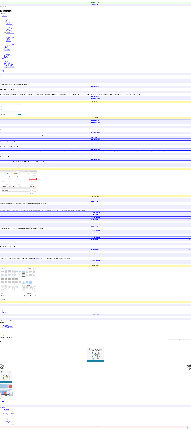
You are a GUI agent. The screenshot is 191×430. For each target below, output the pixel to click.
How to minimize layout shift (8, 68)
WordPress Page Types (9, 28)
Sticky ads (1, 251)
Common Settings (7, 19)
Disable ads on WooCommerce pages (10, 60)
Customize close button (7, 62)
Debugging (6, 48)
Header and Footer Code (10, 26)
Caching (7, 38)
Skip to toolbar (2, 407)
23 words (189, 122)
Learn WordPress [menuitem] (6, 411)
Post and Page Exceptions (10, 37)
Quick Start (6, 18)
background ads (39, 258)
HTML (78, 343)
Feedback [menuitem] (5, 412)
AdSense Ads (8, 29)
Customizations (6, 47)
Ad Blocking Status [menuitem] (8, 421)
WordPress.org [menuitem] (6, 409)
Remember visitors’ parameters (9, 65)
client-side (40, 343)
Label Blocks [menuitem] (7, 415)
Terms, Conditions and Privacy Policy (8, 403)
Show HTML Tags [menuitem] (8, 419)
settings (103, 343)
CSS (48, 343)
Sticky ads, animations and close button (8, 309)
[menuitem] (96, 424)
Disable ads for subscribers (8, 63)
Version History (4, 70)
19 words (189, 239)
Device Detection (8, 41)
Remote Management (7, 49)
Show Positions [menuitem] (7, 416)
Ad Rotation (8, 39)
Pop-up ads (34, 258)
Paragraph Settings (9, 27)
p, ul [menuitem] (7, 418)
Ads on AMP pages (9, 34)
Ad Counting (8, 40)
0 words (189, 98)
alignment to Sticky (70, 251)
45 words (189, 249)
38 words (189, 219)
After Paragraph (6, 53)
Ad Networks (6, 46)
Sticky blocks (6, 56)
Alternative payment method (8, 69)
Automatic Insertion (9, 24)
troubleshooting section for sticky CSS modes (10, 141)
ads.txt (7, 36)
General (135, 94)
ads (7, 343)
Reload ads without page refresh (9, 66)
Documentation (4, 16)
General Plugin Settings (9, 31)
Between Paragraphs (7, 54)
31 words (189, 159)
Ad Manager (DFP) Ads (10, 35)
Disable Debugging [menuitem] (8, 414)
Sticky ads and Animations (8, 55)
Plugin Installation (7, 17)
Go (179, 339)
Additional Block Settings (10, 33)
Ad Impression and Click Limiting (11, 44)
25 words (189, 226)
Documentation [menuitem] (6, 410)
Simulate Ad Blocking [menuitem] (8, 422)
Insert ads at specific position (8, 64)
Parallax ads (6, 57)
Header (37, 124)
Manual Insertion (4, 310)
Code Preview (8, 23)
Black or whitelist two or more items (9, 61)
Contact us (3, 71)
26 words (189, 201)
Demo (3, 51)
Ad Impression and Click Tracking (11, 43)
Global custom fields (7, 50)
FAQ (3, 58)
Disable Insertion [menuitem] (7, 420)
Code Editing (8, 22)
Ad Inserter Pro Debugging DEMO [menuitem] (8, 413)
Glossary (5, 20)
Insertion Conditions (9, 30)
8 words (189, 139)
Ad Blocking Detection (9, 45)
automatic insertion (20, 343)
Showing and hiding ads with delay (9, 67)
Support (3, 401)
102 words (189, 149)
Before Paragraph (7, 52)
